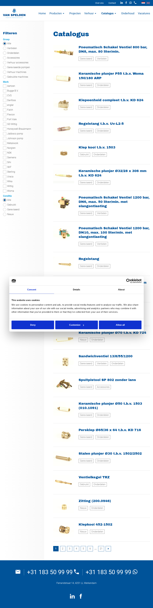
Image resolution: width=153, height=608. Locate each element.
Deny (33, 325)
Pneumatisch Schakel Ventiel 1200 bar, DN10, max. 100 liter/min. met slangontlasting (114, 232)
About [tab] (121, 289)
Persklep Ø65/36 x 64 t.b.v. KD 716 (110, 430)
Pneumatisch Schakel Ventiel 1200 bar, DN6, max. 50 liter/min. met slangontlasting (114, 202)
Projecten (75, 13)
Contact (112, 3)
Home (42, 13)
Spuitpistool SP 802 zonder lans (107, 380)
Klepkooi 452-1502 (95, 524)
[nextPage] (108, 548)
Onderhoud (127, 13)
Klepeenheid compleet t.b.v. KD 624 (111, 100)
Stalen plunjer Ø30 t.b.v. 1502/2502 (110, 453)
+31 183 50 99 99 (50, 572)
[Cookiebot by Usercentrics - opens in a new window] (128, 281)
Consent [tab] (31, 289)
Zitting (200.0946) (95, 501)
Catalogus (107, 13)
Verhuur (89, 13)
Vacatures (144, 13)
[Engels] (148, 3)
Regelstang (89, 259)
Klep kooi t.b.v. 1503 (97, 147)
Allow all (120, 325)
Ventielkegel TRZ (94, 477)
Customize (74, 325)
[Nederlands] (143, 3)
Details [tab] (76, 289)
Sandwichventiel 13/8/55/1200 (106, 356)
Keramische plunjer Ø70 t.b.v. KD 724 (112, 332)
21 (101, 548)
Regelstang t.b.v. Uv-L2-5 (101, 124)
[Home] (14, 13)
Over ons (99, 3)
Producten (55, 13)
